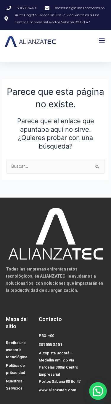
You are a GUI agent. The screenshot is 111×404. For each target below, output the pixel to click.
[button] (102, 40)
